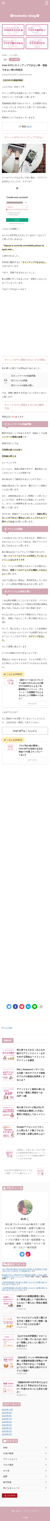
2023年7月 (7, 1418)
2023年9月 (7, 1412)
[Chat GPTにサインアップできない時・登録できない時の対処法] (28, 1006)
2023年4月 (7, 1428)
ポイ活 (6, 1470)
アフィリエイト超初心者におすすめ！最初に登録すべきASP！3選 (31, 1092)
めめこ (13, 1284)
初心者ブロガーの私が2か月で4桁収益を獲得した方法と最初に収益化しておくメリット (24, 1275)
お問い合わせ (15, 1511)
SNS (5, 1447)
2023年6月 (7, 1421)
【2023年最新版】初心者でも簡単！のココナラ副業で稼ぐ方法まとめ (24, 1283)
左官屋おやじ (26, 1271)
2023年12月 (7, 1409)
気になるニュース (11, 1487)
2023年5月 (7, 1424)
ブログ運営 (8, 1027)
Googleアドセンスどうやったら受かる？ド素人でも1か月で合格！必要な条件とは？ (31, 1130)
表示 (29, 126)
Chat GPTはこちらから (25, 730)
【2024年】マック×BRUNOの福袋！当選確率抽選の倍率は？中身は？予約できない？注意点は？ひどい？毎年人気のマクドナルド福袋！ (32, 1364)
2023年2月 (7, 1434)
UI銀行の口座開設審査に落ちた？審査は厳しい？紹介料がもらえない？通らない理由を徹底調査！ (32, 1301)
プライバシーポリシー (31, 1511)
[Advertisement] (25, 323)
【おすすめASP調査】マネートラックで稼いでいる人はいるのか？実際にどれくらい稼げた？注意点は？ (32, 1340)
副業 (5, 1476)
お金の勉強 (8, 1453)
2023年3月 (7, 1431)
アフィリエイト (10, 1458)
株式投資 (7, 1482)
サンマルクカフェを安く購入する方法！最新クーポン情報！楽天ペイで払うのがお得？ (32, 1321)
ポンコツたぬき (17, 1289)
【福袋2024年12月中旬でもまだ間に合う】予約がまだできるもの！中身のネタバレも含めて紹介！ (32, 1387)
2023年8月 (7, 1415)
